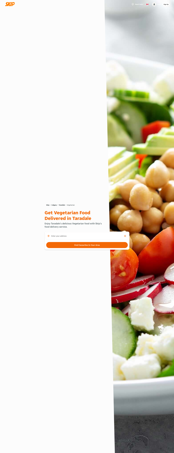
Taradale (62, 205)
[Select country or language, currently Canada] (147, 4)
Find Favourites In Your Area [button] (87, 245)
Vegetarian (71, 205)
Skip (47, 205)
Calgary (54, 205)
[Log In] (154, 4)
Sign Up (166, 4)
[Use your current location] (125, 236)
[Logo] (11, 4)
